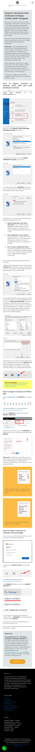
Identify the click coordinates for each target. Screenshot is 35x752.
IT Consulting (7, 700)
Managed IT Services (10, 702)
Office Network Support (11, 707)
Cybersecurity (8, 703)
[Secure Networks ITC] (17, 2)
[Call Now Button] (4, 748)
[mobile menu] (32, 2)
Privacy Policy (10, 744)
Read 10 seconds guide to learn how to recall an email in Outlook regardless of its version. (17, 490)
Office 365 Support (9, 705)
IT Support (7, 698)
